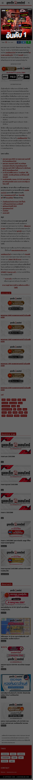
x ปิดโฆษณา (29, 9)
